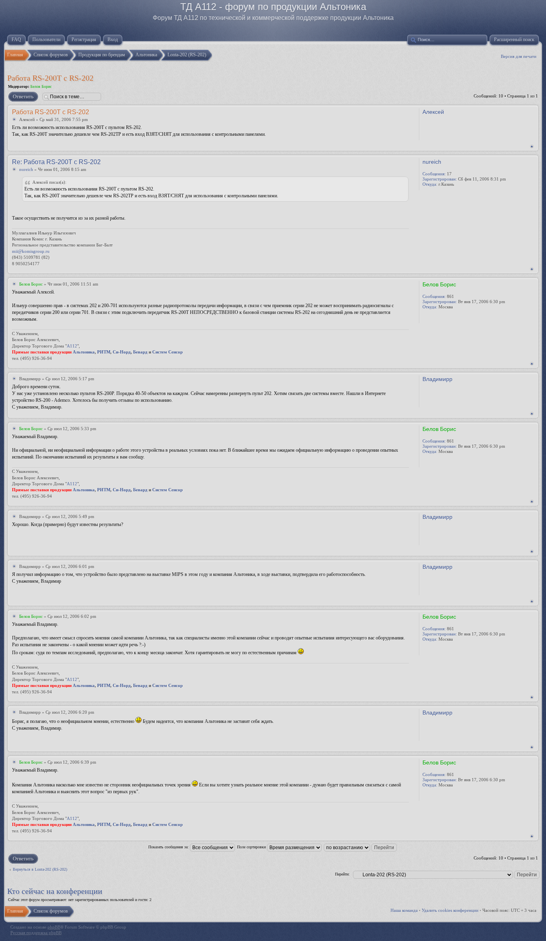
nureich (26, 169)
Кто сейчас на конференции (54, 891)
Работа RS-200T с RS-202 (50, 77)
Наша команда (404, 910)
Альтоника (84, 351)
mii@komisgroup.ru (31, 251)
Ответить (23, 96)
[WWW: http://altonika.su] (426, 318)
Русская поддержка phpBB (36, 932)
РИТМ (103, 351)
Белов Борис (41, 86)
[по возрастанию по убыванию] (361, 847)
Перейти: (342, 874)
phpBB (54, 927)
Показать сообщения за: (169, 847)
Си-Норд (122, 351)
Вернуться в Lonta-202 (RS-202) (40, 869)
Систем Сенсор (167, 351)
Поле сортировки (252, 847)
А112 (72, 345)
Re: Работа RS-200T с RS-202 (56, 162)
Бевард (140, 351)
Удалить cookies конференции (450, 910)
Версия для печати (518, 56)
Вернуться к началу (532, 146)
